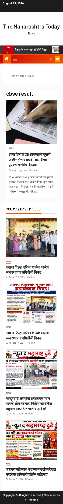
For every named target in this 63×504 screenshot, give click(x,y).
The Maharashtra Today (31, 26)
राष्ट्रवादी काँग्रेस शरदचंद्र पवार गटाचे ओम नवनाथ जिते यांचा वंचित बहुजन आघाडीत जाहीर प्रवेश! (29, 403)
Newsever (50, 495)
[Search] (51, 59)
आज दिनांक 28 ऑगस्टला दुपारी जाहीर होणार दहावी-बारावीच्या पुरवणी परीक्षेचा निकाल (30, 159)
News (11, 148)
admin (35, 170)
